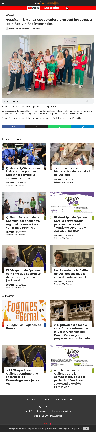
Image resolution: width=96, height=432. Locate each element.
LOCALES (10, 15)
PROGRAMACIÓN (63, 399)
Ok (86, 428)
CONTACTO (29, 399)
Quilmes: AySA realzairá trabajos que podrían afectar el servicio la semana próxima (23, 173)
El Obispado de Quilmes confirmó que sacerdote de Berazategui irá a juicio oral (23, 275)
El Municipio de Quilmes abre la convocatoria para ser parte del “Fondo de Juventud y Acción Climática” (71, 224)
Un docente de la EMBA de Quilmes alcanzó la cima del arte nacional (71, 274)
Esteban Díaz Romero (19, 28)
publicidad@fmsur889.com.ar (48, 416)
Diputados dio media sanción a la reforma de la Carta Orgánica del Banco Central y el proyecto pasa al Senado (72, 331)
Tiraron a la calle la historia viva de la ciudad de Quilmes (72, 171)
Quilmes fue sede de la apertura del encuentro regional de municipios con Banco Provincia (23, 222)
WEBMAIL (45, 399)
